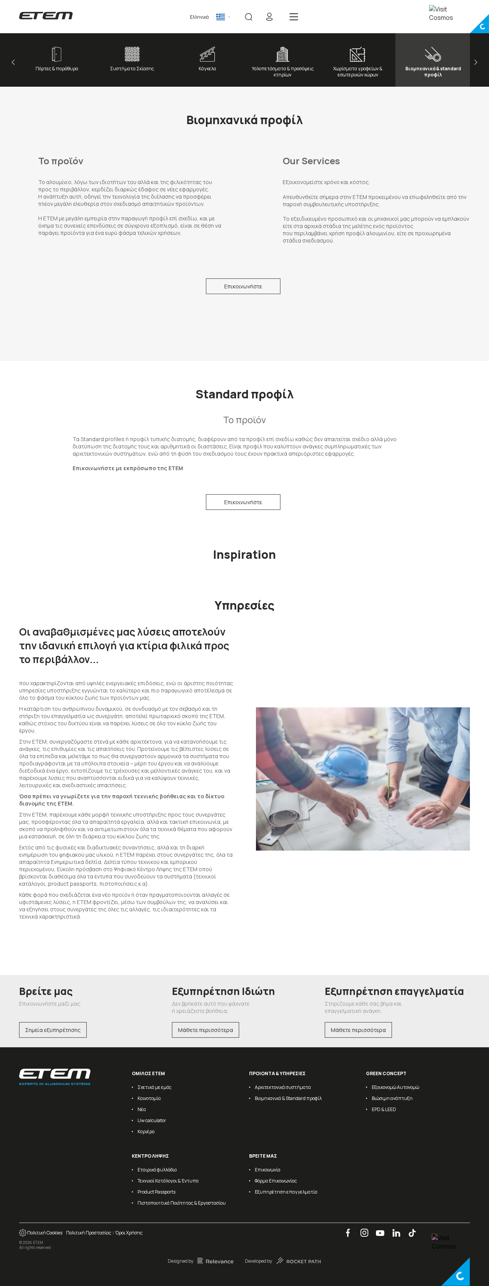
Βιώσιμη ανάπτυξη (392, 1098)
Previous (14, 62)
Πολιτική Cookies (44, 1232)
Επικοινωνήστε (243, 286)
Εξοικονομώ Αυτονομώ (395, 1087)
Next (474, 62)
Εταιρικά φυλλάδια (157, 1169)
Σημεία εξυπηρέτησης (53, 1030)
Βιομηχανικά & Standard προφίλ (288, 1098)
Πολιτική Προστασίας (88, 1232)
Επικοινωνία (267, 1169)
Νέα (142, 1109)
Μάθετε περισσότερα (205, 1030)
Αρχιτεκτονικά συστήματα (283, 1087)
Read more (78, 624)
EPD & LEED (384, 1109)
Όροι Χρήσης (128, 1232)
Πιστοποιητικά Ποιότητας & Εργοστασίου (182, 1203)
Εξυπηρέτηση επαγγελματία (286, 1192)
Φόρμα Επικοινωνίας (276, 1181)
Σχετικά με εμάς (155, 1087)
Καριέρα (146, 1131)
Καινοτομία (149, 1098)
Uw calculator (152, 1120)
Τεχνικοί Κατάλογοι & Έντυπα (168, 1181)
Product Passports (156, 1192)
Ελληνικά (199, 17)
